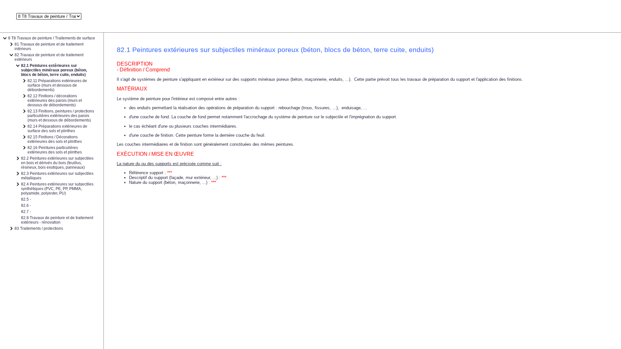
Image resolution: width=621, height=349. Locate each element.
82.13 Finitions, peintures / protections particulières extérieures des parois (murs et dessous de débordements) (60, 115)
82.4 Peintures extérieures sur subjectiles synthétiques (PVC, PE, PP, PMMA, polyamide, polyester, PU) (57, 189)
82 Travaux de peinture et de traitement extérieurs (49, 57)
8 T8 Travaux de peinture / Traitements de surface (51, 38)
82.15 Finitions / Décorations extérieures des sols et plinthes (54, 139)
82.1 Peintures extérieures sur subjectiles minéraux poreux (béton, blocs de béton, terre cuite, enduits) (54, 70)
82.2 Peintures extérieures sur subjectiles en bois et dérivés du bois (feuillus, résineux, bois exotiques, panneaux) (57, 163)
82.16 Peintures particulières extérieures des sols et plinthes (54, 149)
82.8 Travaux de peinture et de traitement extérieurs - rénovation (57, 220)
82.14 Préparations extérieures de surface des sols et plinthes (57, 128)
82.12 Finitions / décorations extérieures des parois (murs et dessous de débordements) (54, 100)
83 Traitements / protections (39, 228)
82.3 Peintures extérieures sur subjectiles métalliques (57, 175)
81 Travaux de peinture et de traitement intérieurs (49, 46)
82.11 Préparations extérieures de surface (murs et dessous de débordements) (57, 85)
